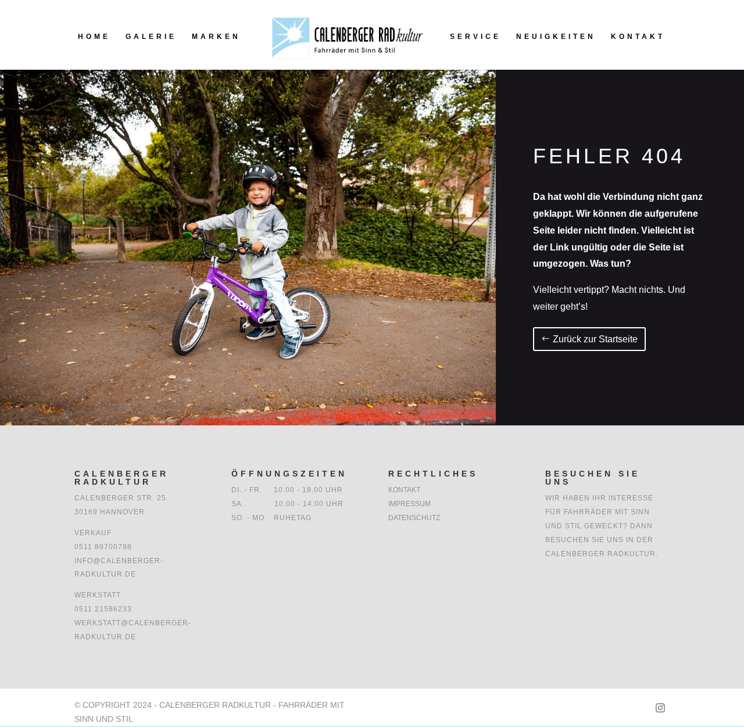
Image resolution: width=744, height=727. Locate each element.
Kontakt (404, 490)
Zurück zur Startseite (595, 339)
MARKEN (216, 37)
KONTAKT (638, 37)
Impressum (409, 504)
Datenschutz (414, 518)
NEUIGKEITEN (556, 37)
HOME (94, 37)
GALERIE (151, 37)
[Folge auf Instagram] (660, 708)
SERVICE (475, 37)
